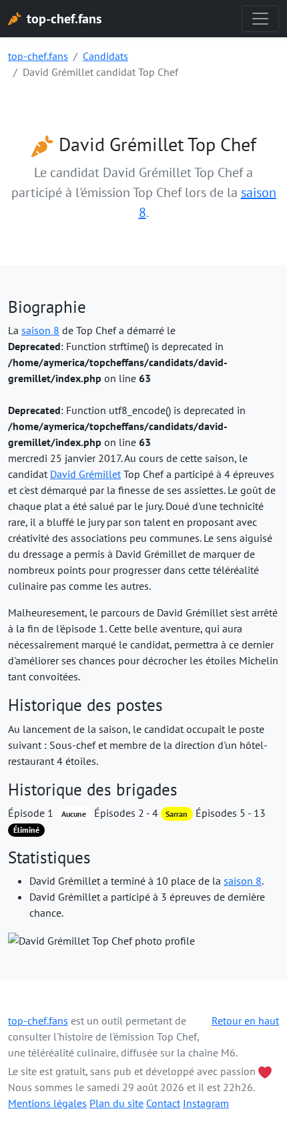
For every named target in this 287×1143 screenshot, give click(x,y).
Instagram (206, 1103)
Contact (163, 1103)
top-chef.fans (38, 56)
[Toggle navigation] (260, 18)
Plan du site (116, 1103)
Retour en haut (245, 1020)
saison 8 (40, 330)
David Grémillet (85, 474)
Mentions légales (47, 1103)
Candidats (105, 56)
